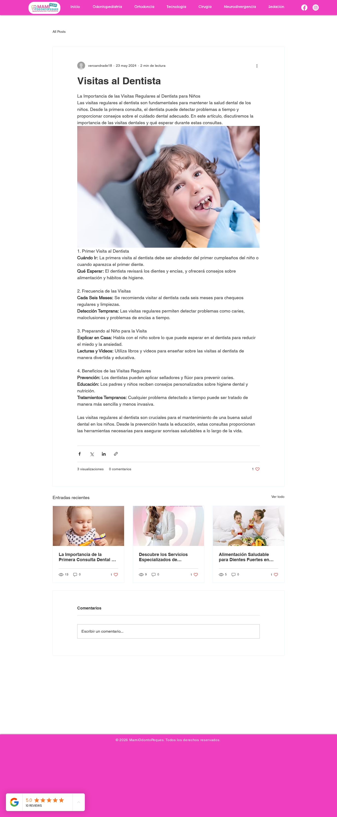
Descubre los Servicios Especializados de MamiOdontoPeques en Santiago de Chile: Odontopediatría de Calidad (168, 557)
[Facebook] (304, 7)
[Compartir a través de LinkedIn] (103, 454)
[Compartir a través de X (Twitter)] (91, 454)
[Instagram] (316, 7)
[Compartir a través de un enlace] (115, 454)
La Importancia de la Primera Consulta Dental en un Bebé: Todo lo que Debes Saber (88, 557)
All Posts (59, 32)
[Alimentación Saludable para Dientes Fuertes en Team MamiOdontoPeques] (248, 526)
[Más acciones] (257, 66)
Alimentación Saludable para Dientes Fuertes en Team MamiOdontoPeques (246, 557)
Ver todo (277, 497)
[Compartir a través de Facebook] (79, 454)
